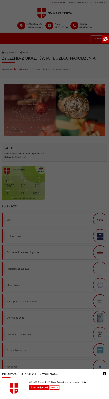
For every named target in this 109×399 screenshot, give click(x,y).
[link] (105, 39)
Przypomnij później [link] (39, 387)
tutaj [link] (84, 382)
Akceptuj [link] (54, 387)
